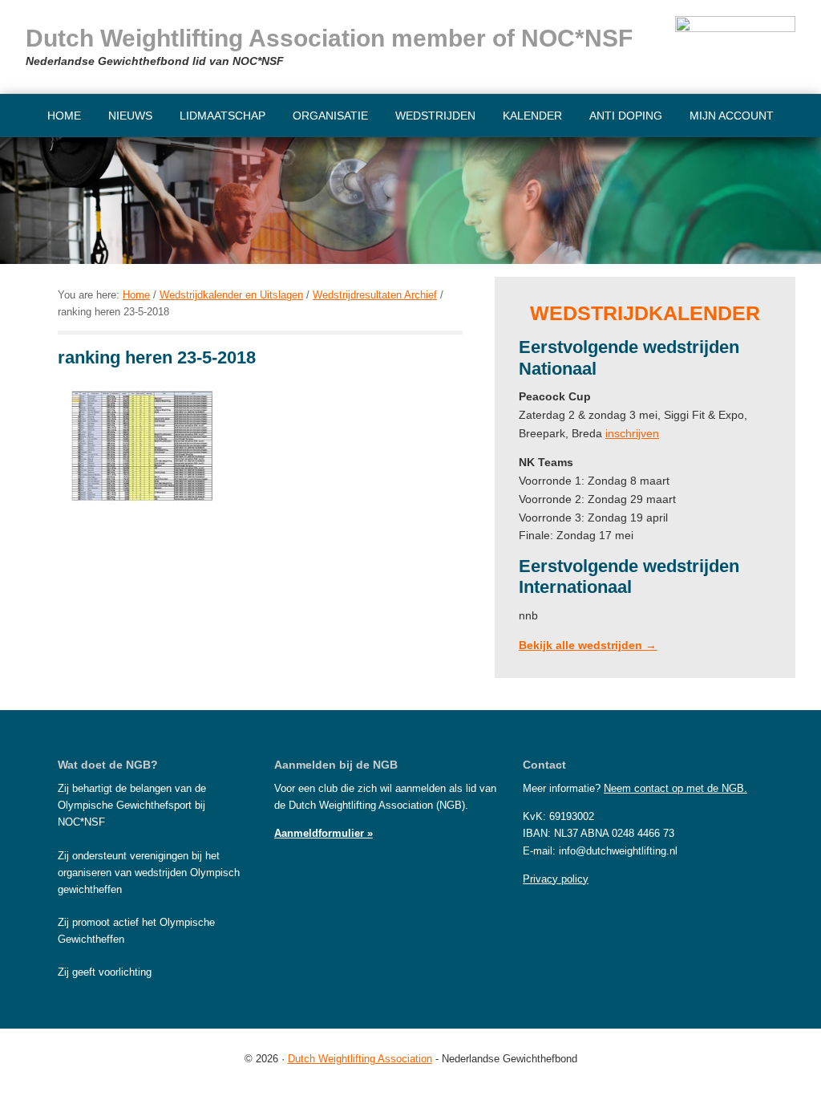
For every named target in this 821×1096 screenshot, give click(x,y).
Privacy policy (555, 879)
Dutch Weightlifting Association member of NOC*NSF (329, 38)
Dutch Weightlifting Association (360, 1059)
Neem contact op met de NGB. (675, 788)
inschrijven (632, 433)
